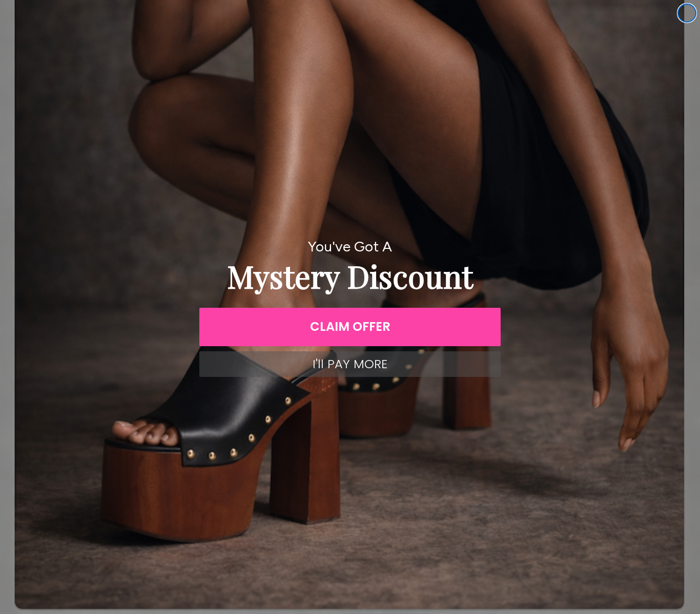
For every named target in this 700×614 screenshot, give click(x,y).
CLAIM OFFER (350, 326)
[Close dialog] (687, 13)
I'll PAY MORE (350, 363)
